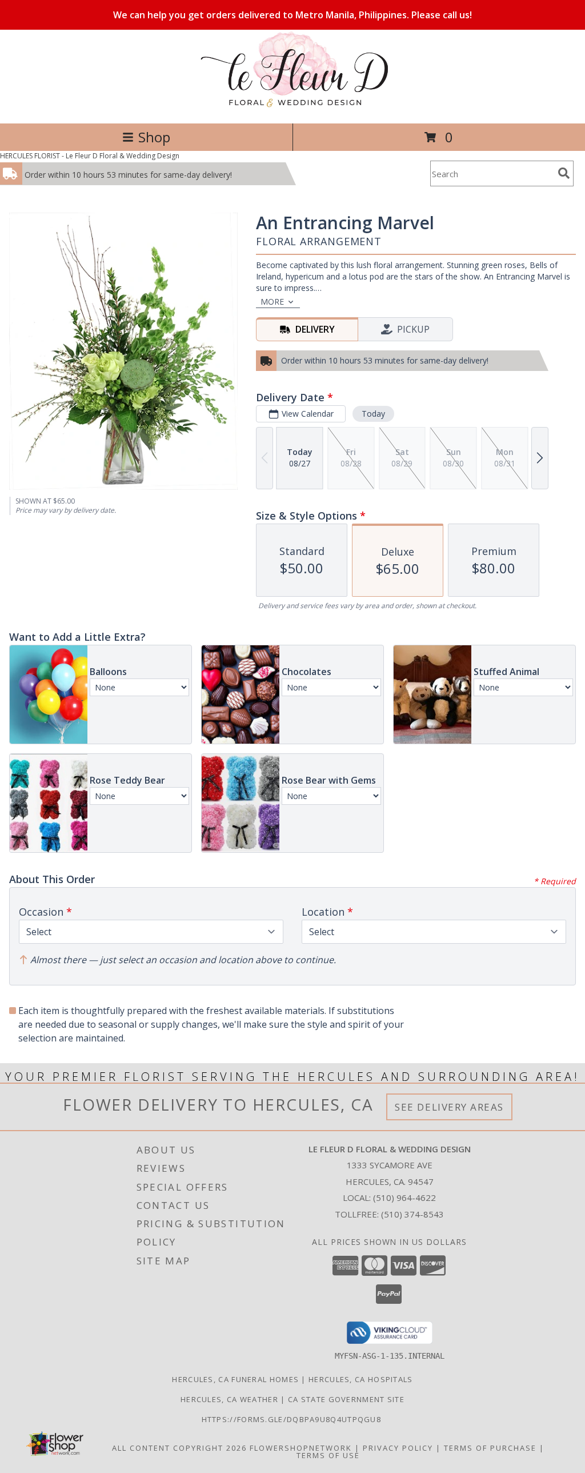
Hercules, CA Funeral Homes (235, 1379)
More (272, 301)
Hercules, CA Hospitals (360, 1379)
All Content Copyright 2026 (179, 1448)
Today (373, 413)
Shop (154, 136)
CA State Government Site (346, 1399)
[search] (564, 173)
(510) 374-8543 (412, 1214)
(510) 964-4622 (404, 1197)
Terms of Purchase (490, 1448)
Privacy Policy (398, 1448)
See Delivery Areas (449, 1106)
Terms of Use (328, 1455)
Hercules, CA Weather (229, 1399)
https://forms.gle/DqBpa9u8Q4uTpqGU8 (293, 1419)
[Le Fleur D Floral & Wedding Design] (292, 106)
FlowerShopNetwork (301, 1448)
